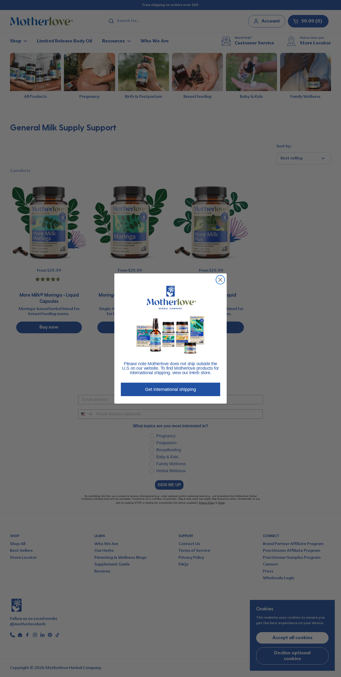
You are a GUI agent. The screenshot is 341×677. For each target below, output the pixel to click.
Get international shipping (170, 389)
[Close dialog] (220, 279)
